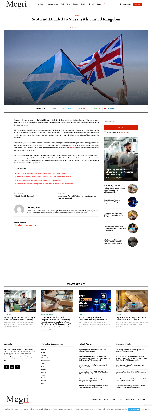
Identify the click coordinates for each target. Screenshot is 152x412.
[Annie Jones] (19, 209)
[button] (105, 4)
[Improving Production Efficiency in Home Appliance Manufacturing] (121, 159)
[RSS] (12, 367)
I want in (119, 127)
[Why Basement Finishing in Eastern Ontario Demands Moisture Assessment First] (133, 242)
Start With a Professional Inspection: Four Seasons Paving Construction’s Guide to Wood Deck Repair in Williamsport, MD (114, 188)
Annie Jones (77, 28)
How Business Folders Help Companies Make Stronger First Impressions (115, 228)
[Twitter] (17, 367)
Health (118, 314)
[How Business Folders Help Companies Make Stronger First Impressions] (133, 228)
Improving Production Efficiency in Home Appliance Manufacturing (119, 172)
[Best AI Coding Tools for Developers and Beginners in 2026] (133, 202)
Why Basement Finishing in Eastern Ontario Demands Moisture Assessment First (113, 241)
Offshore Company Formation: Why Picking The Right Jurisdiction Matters (44, 177)
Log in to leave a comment (27, 225)
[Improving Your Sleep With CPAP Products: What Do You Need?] (133, 215)
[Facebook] (6, 367)
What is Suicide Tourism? (24, 196)
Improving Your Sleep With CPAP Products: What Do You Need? (113, 215)
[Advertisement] (121, 263)
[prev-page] (130, 140)
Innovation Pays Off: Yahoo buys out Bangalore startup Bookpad (77, 197)
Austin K (108, 178)
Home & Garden (47, 314)
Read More (145, 409)
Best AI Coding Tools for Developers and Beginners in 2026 (114, 202)
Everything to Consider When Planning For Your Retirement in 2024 (41, 173)
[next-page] (134, 140)
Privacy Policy (124, 132)
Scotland (72, 148)
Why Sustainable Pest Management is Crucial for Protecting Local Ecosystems (45, 184)
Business (76, 15)
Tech (80, 314)
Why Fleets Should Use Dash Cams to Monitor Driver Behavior (39, 180)
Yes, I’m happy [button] (134, 409)
